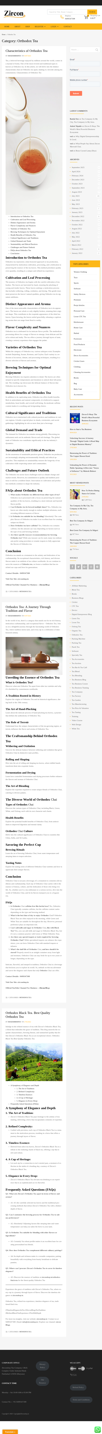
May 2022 (76, 237)
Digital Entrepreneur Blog (82, 614)
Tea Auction (76, 663)
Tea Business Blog (79, 680)
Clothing (77, 367)
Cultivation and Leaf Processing (23, 220)
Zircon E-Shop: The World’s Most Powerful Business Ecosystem (85, 129)
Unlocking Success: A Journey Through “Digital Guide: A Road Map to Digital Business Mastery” (84, 441)
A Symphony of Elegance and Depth (25, 1085)
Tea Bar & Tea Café (79, 667)
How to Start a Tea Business (81, 429)
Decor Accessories (81, 356)
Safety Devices (79, 294)
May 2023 (76, 204)
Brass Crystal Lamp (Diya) (86, 151)
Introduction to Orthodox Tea (22, 216)
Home (6, 27)
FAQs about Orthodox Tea (21, 250)
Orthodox (43, 970)
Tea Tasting (76, 712)
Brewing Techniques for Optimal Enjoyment (28, 232)
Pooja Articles (79, 305)
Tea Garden (76, 700)
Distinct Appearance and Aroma (23, 223)
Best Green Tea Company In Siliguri (84, 530)
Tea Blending (77, 676)
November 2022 (78, 221)
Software (77, 289)
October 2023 (77, 184)
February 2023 (77, 208)
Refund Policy (78, 1387)
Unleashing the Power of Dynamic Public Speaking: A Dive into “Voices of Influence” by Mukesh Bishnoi (84, 468)
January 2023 (77, 212)
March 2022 (76, 245)
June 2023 (76, 200)
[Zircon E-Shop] (14, 17)
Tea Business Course (80, 684)
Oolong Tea (76, 627)
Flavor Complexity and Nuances (23, 226)
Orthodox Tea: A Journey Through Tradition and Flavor (28, 609)
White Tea (76, 729)
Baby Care (78, 389)
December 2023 (78, 180)
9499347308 (70, 19)
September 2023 (78, 188)
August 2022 (77, 229)
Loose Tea (76, 622)
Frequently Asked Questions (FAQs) (25, 1104)
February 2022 (77, 249)
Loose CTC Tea (80, 317)
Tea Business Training (80, 688)
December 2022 (78, 216)
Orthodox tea (27, 564)
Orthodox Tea (25, 591)
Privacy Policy (42, 1365)
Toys (75, 277)
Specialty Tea (77, 655)
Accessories (78, 395)
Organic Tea (76, 631)
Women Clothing (80, 272)
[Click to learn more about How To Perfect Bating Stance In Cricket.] (75, 499)
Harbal (76, 333)
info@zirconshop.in (30, 1322)
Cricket (74, 602)
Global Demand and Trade (21, 241)
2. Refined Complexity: (26, 1092)
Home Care (78, 328)
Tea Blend (76, 671)
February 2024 (77, 176)
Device (74, 610)
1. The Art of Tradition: (25, 1089)
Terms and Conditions (81, 1400)
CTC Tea (75, 606)
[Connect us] (72, 566)
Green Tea (76, 618)
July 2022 (75, 233)
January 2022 (77, 253)
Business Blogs (78, 598)
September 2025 (78, 167)
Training (75, 716)
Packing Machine (78, 639)
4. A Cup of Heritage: (25, 1098)
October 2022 (77, 225)
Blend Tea (76, 590)
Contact (68, 27)
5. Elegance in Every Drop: (27, 1101)
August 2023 (77, 192)
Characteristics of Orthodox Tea (27, 51)
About (17, 27)
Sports (76, 283)
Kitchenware (79, 322)
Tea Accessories (78, 659)
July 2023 (75, 196)
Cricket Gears (79, 361)
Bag (75, 383)
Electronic (78, 350)
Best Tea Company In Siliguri (81, 521)
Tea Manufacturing (79, 704)
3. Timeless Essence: (24, 1095)
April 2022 (76, 241)
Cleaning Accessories (82, 372)
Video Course (77, 720)
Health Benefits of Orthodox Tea (23, 235)
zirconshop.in (18, 1295)
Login (53, 27)
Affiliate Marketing (79, 586)
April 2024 (76, 172)
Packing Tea (76, 643)
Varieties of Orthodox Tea (20, 229)
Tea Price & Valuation (80, 708)
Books (76, 378)
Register (39, 27)
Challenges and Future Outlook (23, 247)
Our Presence (42, 1381)
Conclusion (15, 253)
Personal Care (79, 311)
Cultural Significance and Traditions (24, 238)
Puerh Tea (75, 647)
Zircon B (43, 585)
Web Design (76, 725)
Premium (77, 300)
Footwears (78, 339)
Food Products (79, 344)
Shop (27, 27)
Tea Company (77, 692)
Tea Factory (76, 696)
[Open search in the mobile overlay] (72, 11)
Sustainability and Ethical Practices (24, 244)
